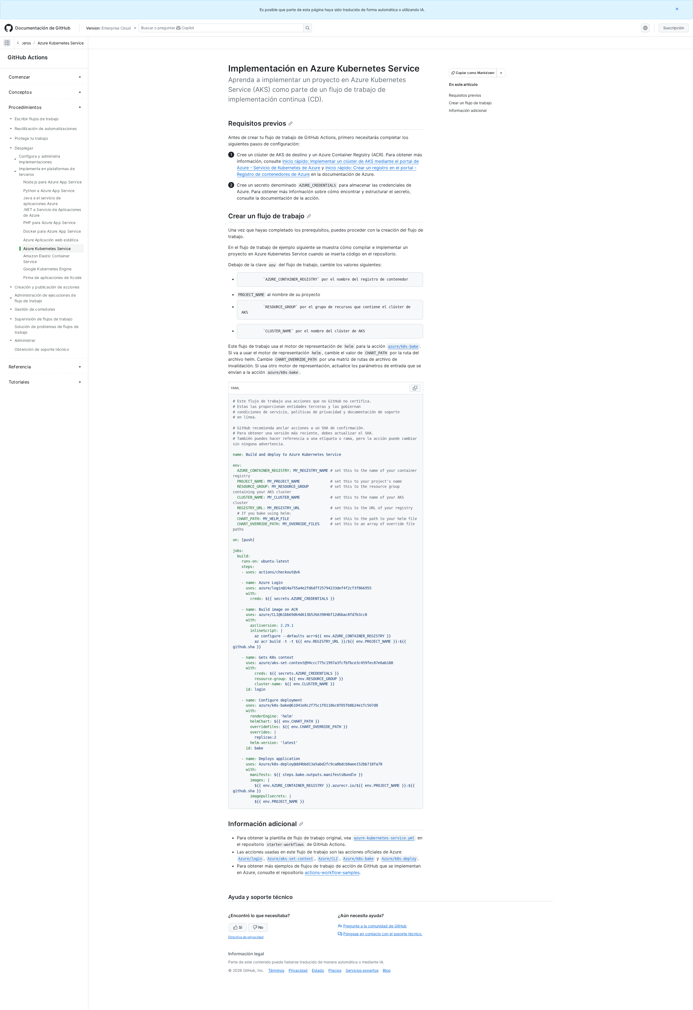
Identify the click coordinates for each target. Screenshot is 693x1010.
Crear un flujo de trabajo (266, 216)
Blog (387, 970)
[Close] (677, 9)
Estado (318, 970)
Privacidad (298, 970)
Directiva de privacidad (245, 937)
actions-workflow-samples (332, 872)
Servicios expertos (362, 970)
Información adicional (262, 824)
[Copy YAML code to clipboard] (415, 388)
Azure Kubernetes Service (61, 43)
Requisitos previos (257, 123)
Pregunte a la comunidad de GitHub (375, 926)
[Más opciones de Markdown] (501, 73)
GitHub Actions (28, 57)
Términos (276, 970)
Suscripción (673, 27)
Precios (334, 970)
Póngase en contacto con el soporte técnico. (382, 933)
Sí (240, 927)
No (260, 927)
